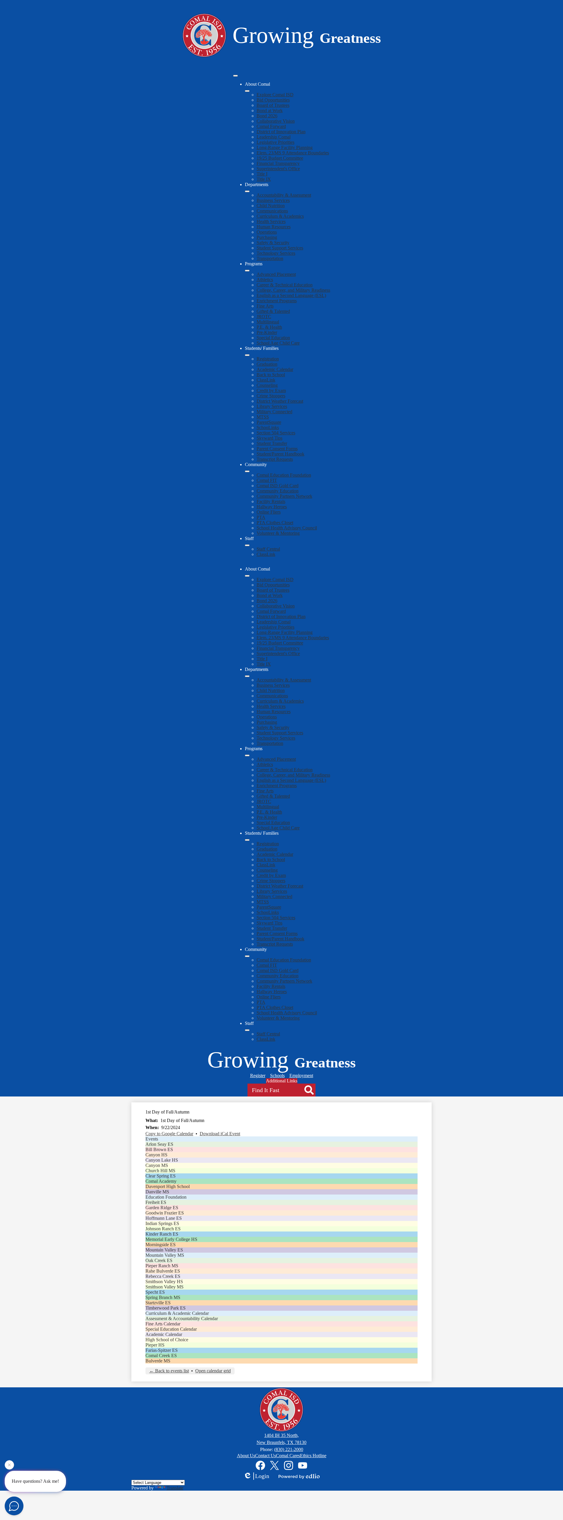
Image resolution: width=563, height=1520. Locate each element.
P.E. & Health (269, 327)
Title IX (264, 179)
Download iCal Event (220, 1133)
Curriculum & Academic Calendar (177, 1313)
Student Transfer (272, 443)
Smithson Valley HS (164, 1281)
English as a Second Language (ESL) (291, 295)
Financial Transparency (278, 163)
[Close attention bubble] (9, 1466)
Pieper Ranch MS (161, 1265)
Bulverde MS (157, 1360)
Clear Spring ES (160, 1175)
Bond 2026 (267, 115)
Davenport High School (167, 1186)
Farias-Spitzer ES (161, 1350)
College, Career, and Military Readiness (293, 290)
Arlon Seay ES (159, 1144)
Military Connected (274, 411)
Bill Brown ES (159, 1149)
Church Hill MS (160, 1170)
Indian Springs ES (162, 1223)
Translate (175, 1487)
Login (262, 1476)
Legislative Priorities (275, 142)
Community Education (278, 490)
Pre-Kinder (267, 332)
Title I (262, 173)
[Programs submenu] (247, 270)
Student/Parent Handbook (280, 453)
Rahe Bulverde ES (162, 1270)
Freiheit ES (155, 1202)
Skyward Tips (269, 438)
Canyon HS (156, 1154)
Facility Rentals (271, 501)
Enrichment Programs (277, 300)
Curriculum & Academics (280, 216)
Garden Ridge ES (161, 1207)
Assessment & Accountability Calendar (181, 1318)
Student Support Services (280, 247)
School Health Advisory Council (287, 527)
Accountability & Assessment (284, 195)
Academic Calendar (275, 369)
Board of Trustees (273, 105)
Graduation (267, 364)
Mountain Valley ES (164, 1249)
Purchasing (267, 237)
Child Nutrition (271, 205)
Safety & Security (273, 242)
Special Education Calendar (171, 1329)
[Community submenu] (247, 471)
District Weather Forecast (280, 401)
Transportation (270, 258)
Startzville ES (158, 1302)
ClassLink (266, 379)
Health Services (271, 221)
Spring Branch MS (162, 1297)
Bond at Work (270, 110)
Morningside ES (160, 1244)
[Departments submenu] (247, 191)
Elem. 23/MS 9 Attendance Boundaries (293, 152)
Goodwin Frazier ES (164, 1212)
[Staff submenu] (247, 545)
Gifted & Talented (273, 311)
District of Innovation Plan (281, 131)
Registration (268, 358)
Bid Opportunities (273, 99)
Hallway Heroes (272, 506)
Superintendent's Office (278, 168)
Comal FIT (267, 480)
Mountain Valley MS (164, 1255)
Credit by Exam (271, 390)
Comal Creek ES (161, 1355)
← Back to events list (169, 1370)
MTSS (263, 416)
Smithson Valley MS (164, 1286)
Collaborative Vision (276, 121)
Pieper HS (155, 1344)
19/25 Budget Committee (280, 158)
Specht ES (155, 1292)
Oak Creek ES (158, 1260)
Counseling (267, 385)
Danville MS (157, 1191)
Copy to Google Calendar (169, 1133)
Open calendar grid (213, 1370)
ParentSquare (269, 422)
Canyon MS (156, 1165)
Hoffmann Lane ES (163, 1218)
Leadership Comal (274, 136)
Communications (272, 210)
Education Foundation (165, 1197)
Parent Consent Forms (277, 448)
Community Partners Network (284, 496)
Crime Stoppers (271, 395)
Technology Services (276, 253)
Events (151, 1138)
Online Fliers (269, 512)
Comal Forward (271, 126)
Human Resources (274, 226)
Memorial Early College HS (171, 1239)
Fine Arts (265, 305)
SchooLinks (268, 427)
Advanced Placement (276, 274)
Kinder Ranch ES (161, 1233)
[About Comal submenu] (247, 91)
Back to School (271, 374)
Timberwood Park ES (165, 1307)
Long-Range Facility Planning (285, 147)
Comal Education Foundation (284, 475)
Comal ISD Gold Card (278, 485)
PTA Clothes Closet (275, 522)
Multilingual (268, 321)
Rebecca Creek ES (162, 1276)
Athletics (265, 279)
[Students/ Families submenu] (247, 355)
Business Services (273, 200)
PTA (261, 517)
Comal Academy (161, 1181)
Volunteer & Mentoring (278, 533)
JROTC (264, 316)
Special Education (273, 337)
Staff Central (268, 548)
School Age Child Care (278, 342)
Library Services (272, 406)
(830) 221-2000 (288, 1449)
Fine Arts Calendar (162, 1323)
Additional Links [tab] (281, 1080)
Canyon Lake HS (161, 1160)
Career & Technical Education (285, 284)
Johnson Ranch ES (163, 1228)
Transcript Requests (275, 459)
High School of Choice (166, 1339)
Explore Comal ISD (275, 94)
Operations (267, 232)
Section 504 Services (276, 432)
